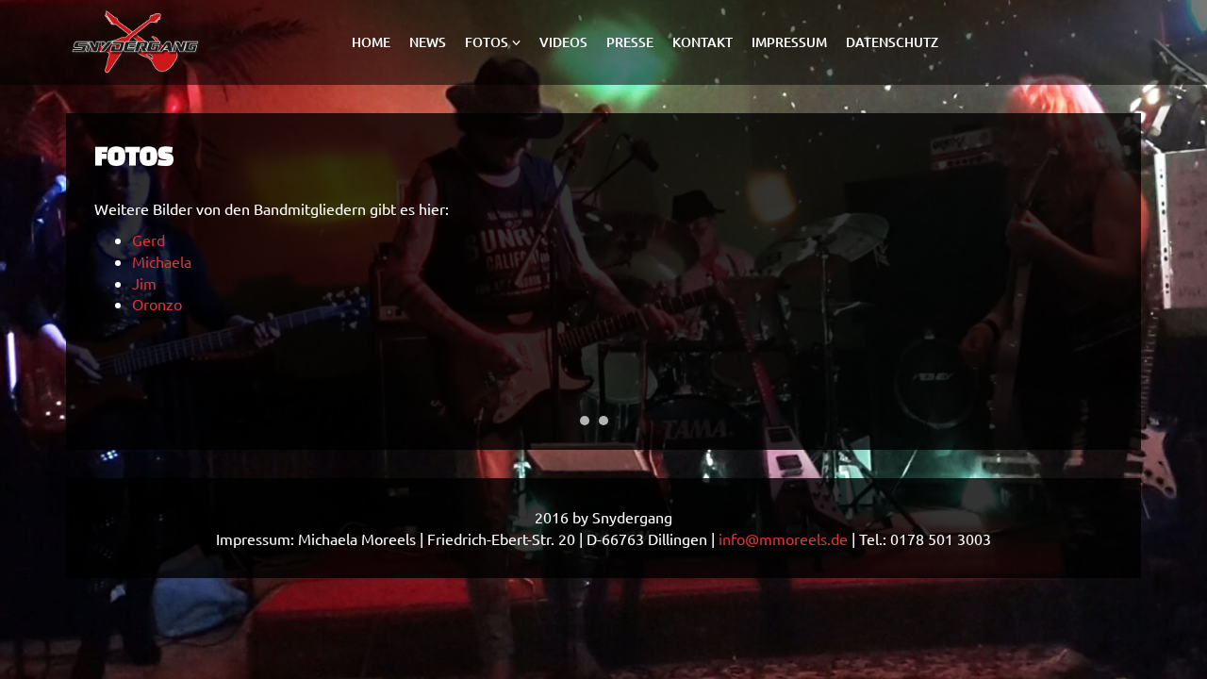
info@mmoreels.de (783, 538)
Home (371, 42)
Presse (629, 42)
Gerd (148, 239)
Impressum (789, 42)
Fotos (486, 42)
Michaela (161, 261)
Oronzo (157, 303)
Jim (144, 282)
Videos (563, 42)
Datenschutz (892, 42)
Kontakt (702, 42)
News (427, 42)
